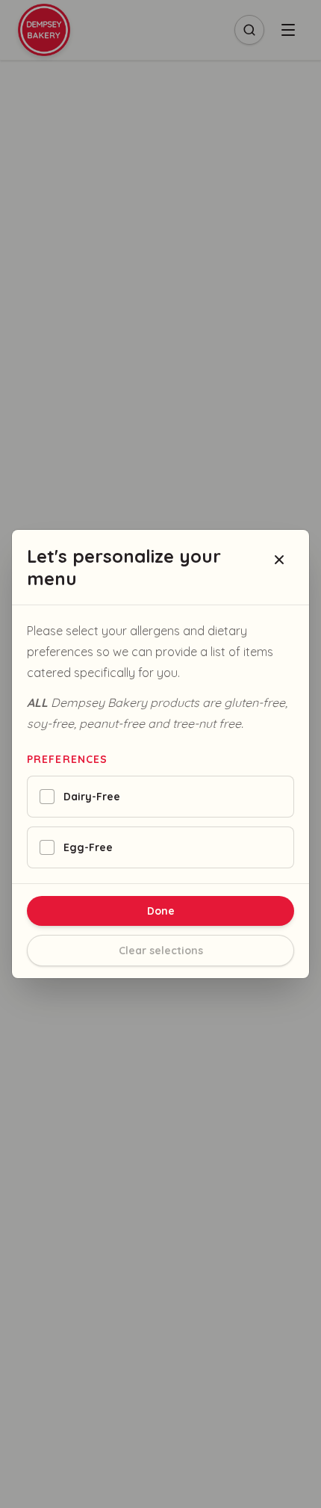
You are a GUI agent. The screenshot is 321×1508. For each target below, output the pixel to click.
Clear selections (161, 950)
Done (161, 911)
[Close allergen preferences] (279, 560)
